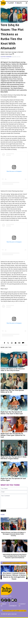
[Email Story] (19, 343)
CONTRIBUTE (13, 605)
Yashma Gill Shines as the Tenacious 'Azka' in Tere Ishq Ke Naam (13, 369)
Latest (11, 3)
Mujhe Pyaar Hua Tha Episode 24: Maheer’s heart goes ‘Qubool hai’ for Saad (13, 435)
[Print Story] (15, 343)
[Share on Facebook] (4, 343)
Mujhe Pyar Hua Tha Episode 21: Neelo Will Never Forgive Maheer (14, 457)
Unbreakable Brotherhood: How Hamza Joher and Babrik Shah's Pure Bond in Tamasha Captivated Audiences (14, 556)
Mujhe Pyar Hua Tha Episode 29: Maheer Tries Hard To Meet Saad (12, 412)
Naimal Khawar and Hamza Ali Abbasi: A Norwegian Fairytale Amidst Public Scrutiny (13, 534)
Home (3, 514)
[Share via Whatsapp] (12, 343)
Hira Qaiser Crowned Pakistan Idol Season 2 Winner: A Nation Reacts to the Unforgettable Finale (14, 576)
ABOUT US (3, 605)
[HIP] (3, 2)
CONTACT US (22, 605)
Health (19, 3)
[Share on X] (8, 343)
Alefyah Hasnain (6, 56)
